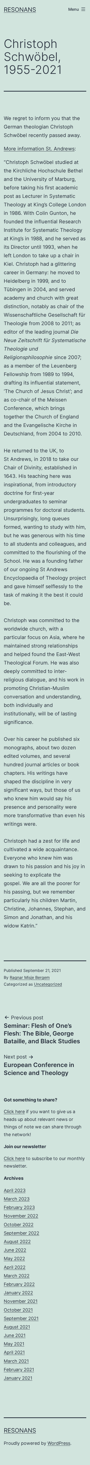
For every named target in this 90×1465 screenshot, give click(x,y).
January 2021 (18, 1378)
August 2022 (17, 1241)
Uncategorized (48, 984)
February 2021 (19, 1369)
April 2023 (15, 1190)
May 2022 (14, 1258)
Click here (14, 1111)
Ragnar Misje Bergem (30, 977)
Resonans (20, 9)
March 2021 (16, 1361)
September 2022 (21, 1233)
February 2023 (19, 1207)
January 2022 (18, 1292)
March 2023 (17, 1198)
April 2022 (15, 1267)
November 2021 (21, 1301)
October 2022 (19, 1224)
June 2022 (15, 1250)
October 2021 (18, 1310)
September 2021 (21, 1318)
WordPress (59, 1443)
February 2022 (19, 1284)
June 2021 (15, 1335)
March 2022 (17, 1275)
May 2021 (14, 1343)
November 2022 (21, 1215)
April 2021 (14, 1352)
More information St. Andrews (39, 149)
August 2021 (17, 1327)
